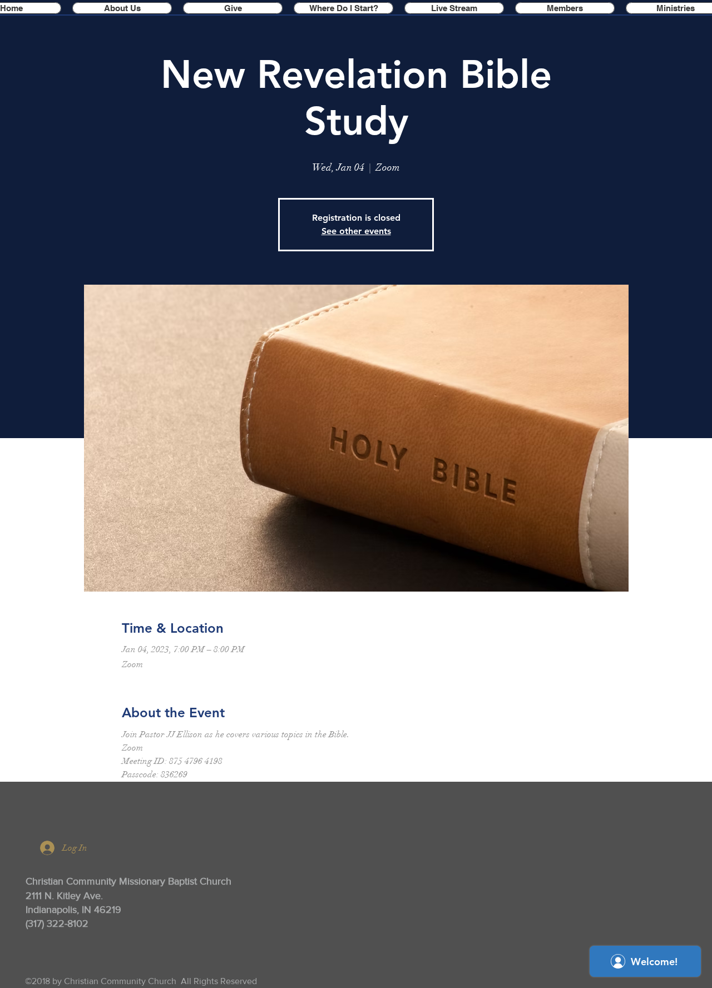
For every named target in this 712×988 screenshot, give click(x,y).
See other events (356, 231)
